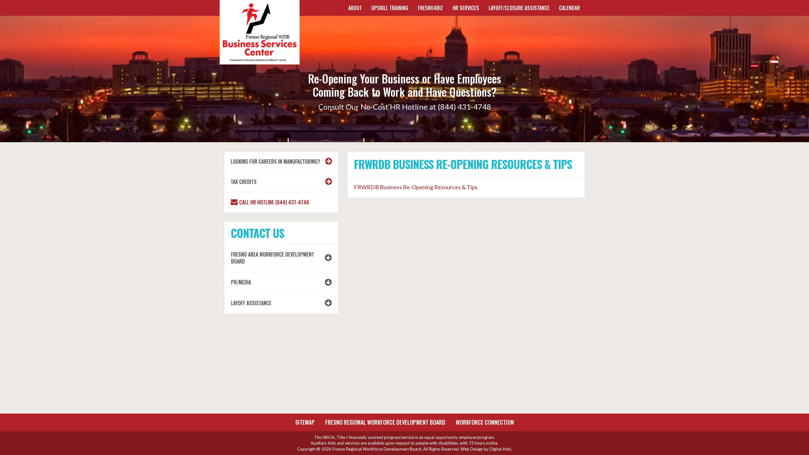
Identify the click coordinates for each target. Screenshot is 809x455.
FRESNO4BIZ (430, 8)
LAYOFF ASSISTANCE (251, 303)
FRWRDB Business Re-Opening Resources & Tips (415, 187)
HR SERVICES (466, 8)
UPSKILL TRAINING (389, 8)
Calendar (569, 8)
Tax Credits (244, 181)
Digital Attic (500, 449)
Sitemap (305, 422)
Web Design (471, 449)
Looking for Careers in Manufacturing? (275, 161)
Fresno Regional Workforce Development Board (385, 422)
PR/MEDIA (241, 282)
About (355, 8)
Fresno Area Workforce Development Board (272, 258)
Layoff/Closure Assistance (519, 8)
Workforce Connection (485, 422)
